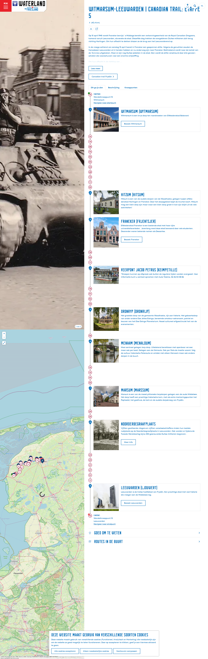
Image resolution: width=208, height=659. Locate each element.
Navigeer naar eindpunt (105, 524)
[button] (13, 475)
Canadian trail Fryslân (102, 76)
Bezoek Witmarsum (133, 124)
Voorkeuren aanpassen (126, 651)
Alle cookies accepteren (65, 651)
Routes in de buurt (108, 541)
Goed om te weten (107, 532)
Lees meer (95, 68)
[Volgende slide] (81, 165)
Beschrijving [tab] (113, 87)
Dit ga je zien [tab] (97, 87)
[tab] (78, 326)
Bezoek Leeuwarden (133, 503)
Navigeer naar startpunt (105, 103)
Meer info (128, 442)
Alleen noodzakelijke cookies (96, 651)
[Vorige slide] (3, 165)
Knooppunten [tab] (131, 87)
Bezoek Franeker (131, 239)
